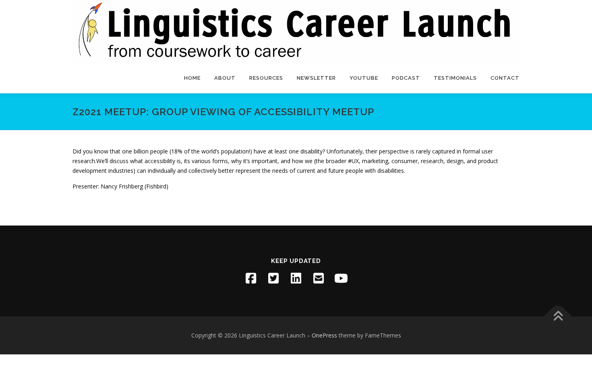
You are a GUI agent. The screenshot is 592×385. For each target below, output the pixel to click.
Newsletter (316, 78)
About (225, 78)
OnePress (324, 335)
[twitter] (273, 278)
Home (192, 78)
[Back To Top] (558, 316)
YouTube (364, 78)
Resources (266, 78)
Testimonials (455, 78)
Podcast (406, 78)
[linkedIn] (296, 278)
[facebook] (251, 278)
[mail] (319, 278)
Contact (505, 78)
